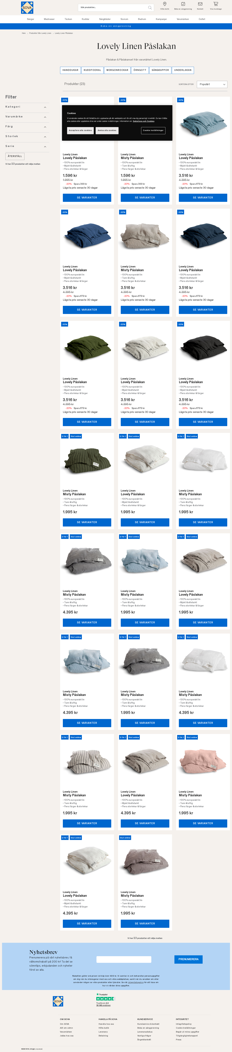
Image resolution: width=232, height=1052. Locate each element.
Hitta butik (104, 1028)
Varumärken (66, 1032)
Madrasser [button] (49, 19)
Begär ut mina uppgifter (187, 1032)
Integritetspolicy (184, 1024)
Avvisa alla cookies (107, 131)
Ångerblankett (144, 1040)
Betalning (103, 1036)
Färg (9, 126)
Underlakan (183, 70)
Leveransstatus (145, 1032)
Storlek (11, 136)
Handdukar (70, 70)
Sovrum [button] (124, 19)
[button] (150, 8)
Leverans (103, 1032)
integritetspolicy (136, 982)
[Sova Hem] (27, 7)
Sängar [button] (30, 19)
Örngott (139, 70)
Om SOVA (64, 1024)
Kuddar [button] (85, 19)
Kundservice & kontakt (148, 1024)
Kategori (12, 107)
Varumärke (14, 116)
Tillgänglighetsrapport (187, 1036)
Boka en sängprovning (148, 1028)
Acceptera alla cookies (80, 131)
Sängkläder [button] (105, 19)
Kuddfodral (92, 70)
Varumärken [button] (183, 19)
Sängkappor (160, 70)
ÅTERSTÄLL (15, 156)
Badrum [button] (142, 19)
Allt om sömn (66, 1028)
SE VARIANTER (87, 197)
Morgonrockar (117, 70)
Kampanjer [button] (161, 19)
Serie (10, 146)
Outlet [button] (202, 19)
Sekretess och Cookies (143, 121)
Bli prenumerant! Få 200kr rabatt (200, 26)
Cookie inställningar (153, 131)
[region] (117, 123)
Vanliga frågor (144, 1036)
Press (178, 1040)
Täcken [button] (68, 19)
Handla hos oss (106, 1024)
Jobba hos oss (67, 1036)
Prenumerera (189, 959)
